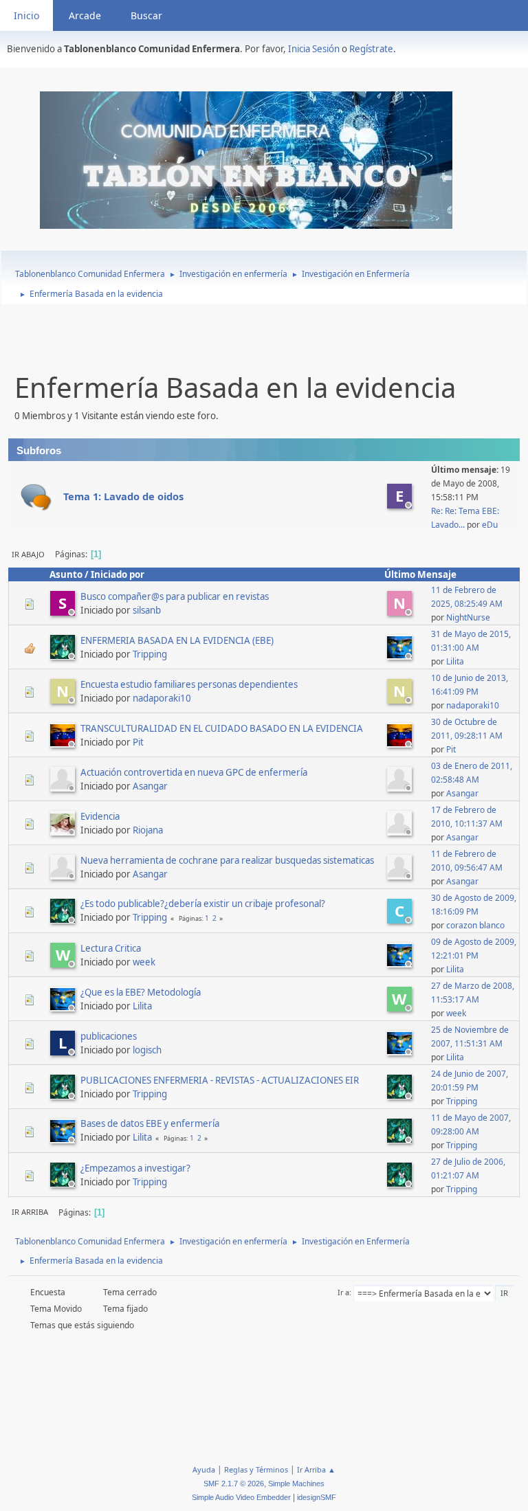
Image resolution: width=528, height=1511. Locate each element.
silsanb (147, 610)
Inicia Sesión (314, 49)
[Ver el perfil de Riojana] (64, 831)
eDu (490, 524)
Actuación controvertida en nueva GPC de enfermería (193, 772)
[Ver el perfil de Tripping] (64, 655)
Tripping (150, 654)
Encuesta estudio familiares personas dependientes (189, 684)
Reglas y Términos (256, 1469)
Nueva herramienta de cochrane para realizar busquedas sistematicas (227, 860)
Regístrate (371, 49)
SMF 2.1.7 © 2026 (234, 1483)
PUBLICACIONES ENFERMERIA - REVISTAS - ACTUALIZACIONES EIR (219, 1080)
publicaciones (108, 1036)
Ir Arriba (30, 1212)
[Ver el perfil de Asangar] (64, 787)
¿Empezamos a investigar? (135, 1168)
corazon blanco (475, 925)
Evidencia (100, 816)
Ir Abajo (28, 554)
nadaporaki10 (162, 698)
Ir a (343, 1292)
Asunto (66, 574)
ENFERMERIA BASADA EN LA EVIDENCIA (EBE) (177, 640)
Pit (138, 742)
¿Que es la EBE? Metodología (140, 992)
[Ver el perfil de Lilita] (401, 655)
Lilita (455, 661)
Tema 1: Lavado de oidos (123, 496)
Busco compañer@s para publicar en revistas (174, 596)
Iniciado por (117, 574)
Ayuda (203, 1469)
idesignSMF (316, 1497)
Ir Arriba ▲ (316, 1469)
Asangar (150, 786)
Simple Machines (296, 1483)
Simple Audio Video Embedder (241, 1497)
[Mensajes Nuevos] (36, 497)
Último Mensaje (420, 574)
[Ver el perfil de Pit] (64, 743)
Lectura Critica (110, 948)
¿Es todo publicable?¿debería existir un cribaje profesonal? (202, 903)
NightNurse (468, 617)
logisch (147, 1050)
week (144, 962)
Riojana (148, 830)
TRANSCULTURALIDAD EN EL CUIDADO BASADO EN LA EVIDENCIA (221, 728)
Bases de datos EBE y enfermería (149, 1123)
